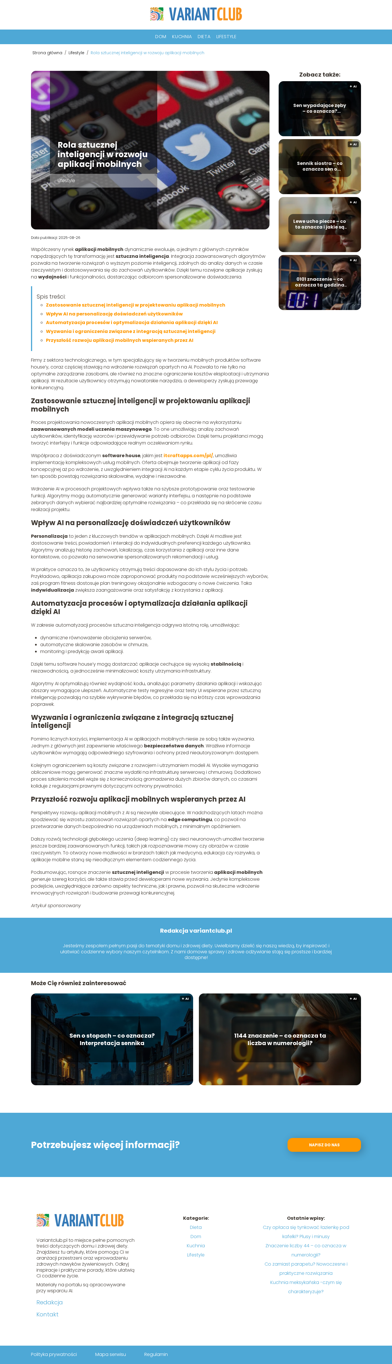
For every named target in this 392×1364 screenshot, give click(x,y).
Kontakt (47, 1314)
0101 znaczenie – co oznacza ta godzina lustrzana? (319, 282)
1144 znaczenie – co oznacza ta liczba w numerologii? (280, 1039)
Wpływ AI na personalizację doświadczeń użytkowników (114, 314)
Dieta (204, 36)
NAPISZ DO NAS (324, 1145)
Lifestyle (226, 36)
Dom (160, 36)
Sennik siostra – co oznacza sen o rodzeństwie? (320, 167)
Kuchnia (182, 36)
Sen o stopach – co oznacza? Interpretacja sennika (112, 1039)
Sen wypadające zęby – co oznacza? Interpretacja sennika (319, 109)
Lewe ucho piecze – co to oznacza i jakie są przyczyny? (319, 225)
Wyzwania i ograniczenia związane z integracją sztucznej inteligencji (131, 331)
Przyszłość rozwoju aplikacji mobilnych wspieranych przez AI (119, 340)
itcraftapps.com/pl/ (188, 455)
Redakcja (49, 1302)
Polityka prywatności (54, 1354)
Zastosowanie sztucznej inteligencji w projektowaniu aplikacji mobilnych (135, 305)
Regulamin (156, 1354)
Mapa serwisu (110, 1354)
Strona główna (47, 53)
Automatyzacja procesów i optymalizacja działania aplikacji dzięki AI (132, 322)
